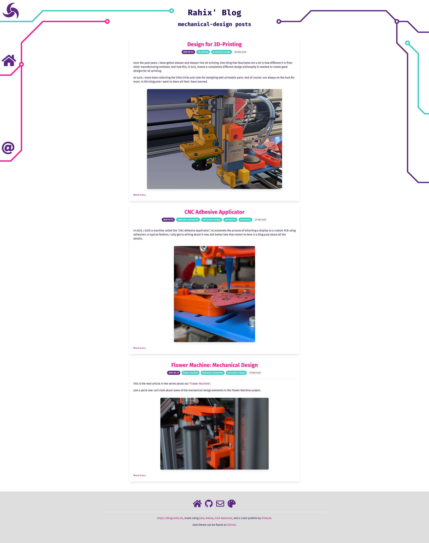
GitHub (231, 524)
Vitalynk (266, 518)
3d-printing (203, 52)
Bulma (209, 518)
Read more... (139, 195)
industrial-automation (188, 220)
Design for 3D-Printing (214, 44)
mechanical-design (221, 52)
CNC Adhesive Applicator (214, 212)
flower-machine (190, 373)
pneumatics (230, 220)
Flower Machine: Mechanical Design (214, 365)
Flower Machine (199, 383)
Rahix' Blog (214, 12)
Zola (201, 518)
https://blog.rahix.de (170, 518)
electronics (245, 220)
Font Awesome (223, 518)
